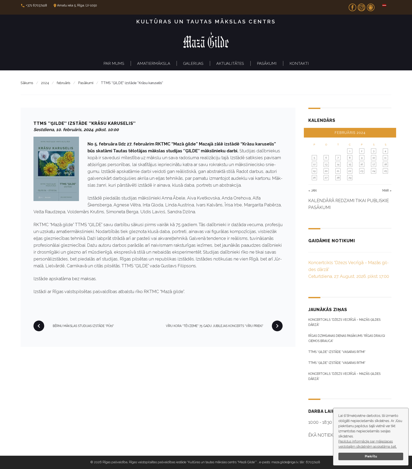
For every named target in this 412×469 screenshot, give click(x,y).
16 (361, 164)
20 (326, 170)
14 (338, 164)
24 (373, 170)
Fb (352, 6)
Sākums (27, 83)
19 (314, 170)
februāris (63, 83)
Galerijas (193, 63)
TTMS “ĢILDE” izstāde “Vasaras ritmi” (336, 352)
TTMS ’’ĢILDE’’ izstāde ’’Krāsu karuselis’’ (84, 123)
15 (350, 164)
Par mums (113, 63)
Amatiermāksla (153, 63)
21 (338, 170)
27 (326, 177)
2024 (45, 83)
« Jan (312, 190)
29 (349, 177)
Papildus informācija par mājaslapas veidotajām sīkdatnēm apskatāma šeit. (367, 444)
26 (314, 177)
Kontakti (299, 63)
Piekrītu (371, 456)
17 (374, 164)
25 (385, 170)
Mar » (386, 190)
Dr (370, 6)
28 (338, 177)
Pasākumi (267, 63)
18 (385, 164)
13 (326, 164)
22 (349, 170)
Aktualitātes (230, 63)
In (361, 6)
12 (314, 164)
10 (374, 157)
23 (361, 170)
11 (385, 157)
